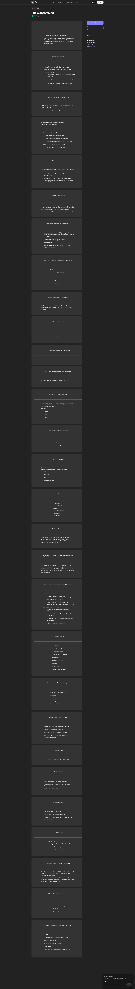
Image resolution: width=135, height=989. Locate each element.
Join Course (96, 23)
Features (60, 2)
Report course (91, 46)
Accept (129, 984)
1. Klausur (36, 8)
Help (77, 2)
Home (53, 2)
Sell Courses (69, 2)
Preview (96, 28)
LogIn (93, 2)
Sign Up (100, 2)
